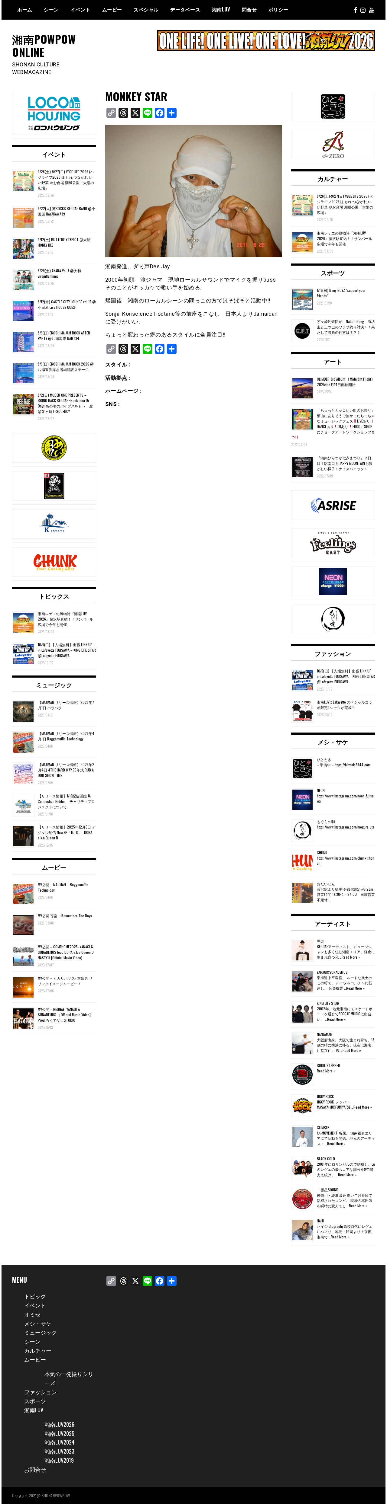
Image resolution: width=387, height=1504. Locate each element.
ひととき (324, 759)
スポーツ (333, 272)
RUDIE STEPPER (328, 1065)
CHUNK (322, 852)
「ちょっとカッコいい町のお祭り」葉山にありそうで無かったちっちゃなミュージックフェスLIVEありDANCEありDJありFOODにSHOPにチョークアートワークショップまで (333, 423)
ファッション (333, 653)
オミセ (32, 1314)
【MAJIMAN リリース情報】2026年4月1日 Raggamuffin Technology (66, 736)
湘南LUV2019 (59, 1460)
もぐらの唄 (326, 821)
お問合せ (35, 1469)
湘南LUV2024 (59, 1442)
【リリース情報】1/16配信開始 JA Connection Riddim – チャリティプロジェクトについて (66, 801)
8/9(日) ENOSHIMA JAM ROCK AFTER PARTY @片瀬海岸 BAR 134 (64, 335)
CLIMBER (323, 1127)
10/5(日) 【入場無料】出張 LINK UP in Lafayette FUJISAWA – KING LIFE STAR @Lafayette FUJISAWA (67, 650)
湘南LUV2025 (59, 1433)
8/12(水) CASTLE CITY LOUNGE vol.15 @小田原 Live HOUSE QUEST (67, 304)
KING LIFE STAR (328, 1003)
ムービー (112, 9)
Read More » (351, 957)
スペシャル (146, 9)
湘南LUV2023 (59, 1451)
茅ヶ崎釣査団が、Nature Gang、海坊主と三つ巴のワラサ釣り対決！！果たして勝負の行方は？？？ (346, 327)
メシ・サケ (333, 741)
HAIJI (320, 1220)
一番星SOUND (327, 1189)
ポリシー (278, 9)
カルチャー (333, 178)
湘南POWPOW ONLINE (44, 45)
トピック (35, 1296)
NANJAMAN (324, 1034)
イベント (80, 9)
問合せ (249, 9)
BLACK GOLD (326, 1158)
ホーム (24, 9)
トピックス (54, 595)
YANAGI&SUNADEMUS (332, 972)
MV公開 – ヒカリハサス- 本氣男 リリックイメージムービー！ (65, 981)
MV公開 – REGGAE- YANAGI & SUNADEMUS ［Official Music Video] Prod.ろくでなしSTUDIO (64, 1015)
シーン (32, 1341)
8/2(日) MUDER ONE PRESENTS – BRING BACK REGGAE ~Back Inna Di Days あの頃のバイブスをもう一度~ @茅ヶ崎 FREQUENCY (66, 403)
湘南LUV (33, 1410)
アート (333, 361)
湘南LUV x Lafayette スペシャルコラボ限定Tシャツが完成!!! (344, 704)
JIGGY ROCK (325, 1096)
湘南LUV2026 (59, 1424)
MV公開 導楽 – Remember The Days (65, 915)
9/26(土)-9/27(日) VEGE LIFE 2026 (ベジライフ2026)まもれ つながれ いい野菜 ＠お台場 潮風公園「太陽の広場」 (66, 179)
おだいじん (326, 883)
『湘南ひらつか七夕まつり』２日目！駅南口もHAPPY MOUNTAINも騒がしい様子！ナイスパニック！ (344, 463)
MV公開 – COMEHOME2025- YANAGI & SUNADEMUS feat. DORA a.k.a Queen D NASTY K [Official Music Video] (66, 952)
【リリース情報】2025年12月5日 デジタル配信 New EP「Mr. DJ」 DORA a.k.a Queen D (67, 832)
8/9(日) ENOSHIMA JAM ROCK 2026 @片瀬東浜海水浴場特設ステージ (66, 366)
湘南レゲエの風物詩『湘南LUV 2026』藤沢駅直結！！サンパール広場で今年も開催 (65, 619)
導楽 (320, 941)
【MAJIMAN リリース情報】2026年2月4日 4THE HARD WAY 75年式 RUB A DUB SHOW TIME (66, 770)
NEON (321, 790)
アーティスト (333, 923)
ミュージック (54, 684)
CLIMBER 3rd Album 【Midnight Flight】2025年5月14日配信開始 (346, 381)
